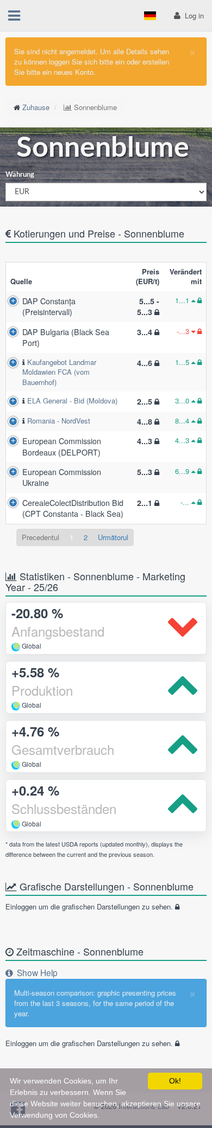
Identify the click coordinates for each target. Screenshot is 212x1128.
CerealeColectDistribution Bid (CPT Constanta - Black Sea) (72, 508)
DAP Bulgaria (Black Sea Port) (65, 337)
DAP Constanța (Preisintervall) (49, 306)
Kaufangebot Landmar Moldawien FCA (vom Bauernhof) (59, 372)
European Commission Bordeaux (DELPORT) (61, 446)
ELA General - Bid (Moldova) (72, 400)
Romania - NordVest (58, 420)
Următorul (113, 537)
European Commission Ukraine (61, 477)
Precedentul (40, 537)
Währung (19, 174)
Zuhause (35, 107)
